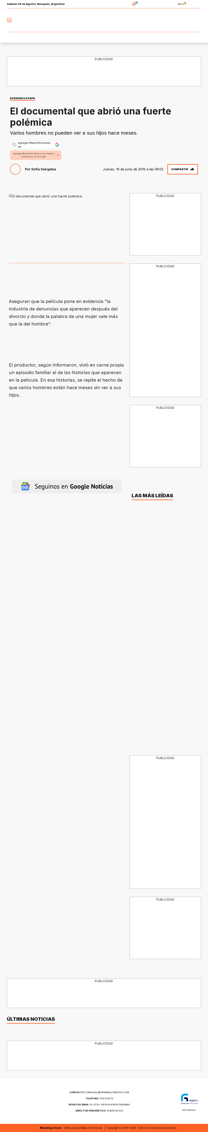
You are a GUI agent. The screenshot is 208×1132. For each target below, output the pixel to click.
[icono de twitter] (180, 20)
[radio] (122, 4)
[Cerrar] (58, 155)
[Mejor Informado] (104, 20)
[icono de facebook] (171, 20)
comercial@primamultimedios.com (99, 1092)
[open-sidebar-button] (9, 20)
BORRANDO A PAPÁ (22, 98)
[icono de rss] (198, 20)
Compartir (179, 169)
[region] (83, 342)
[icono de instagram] (189, 20)
